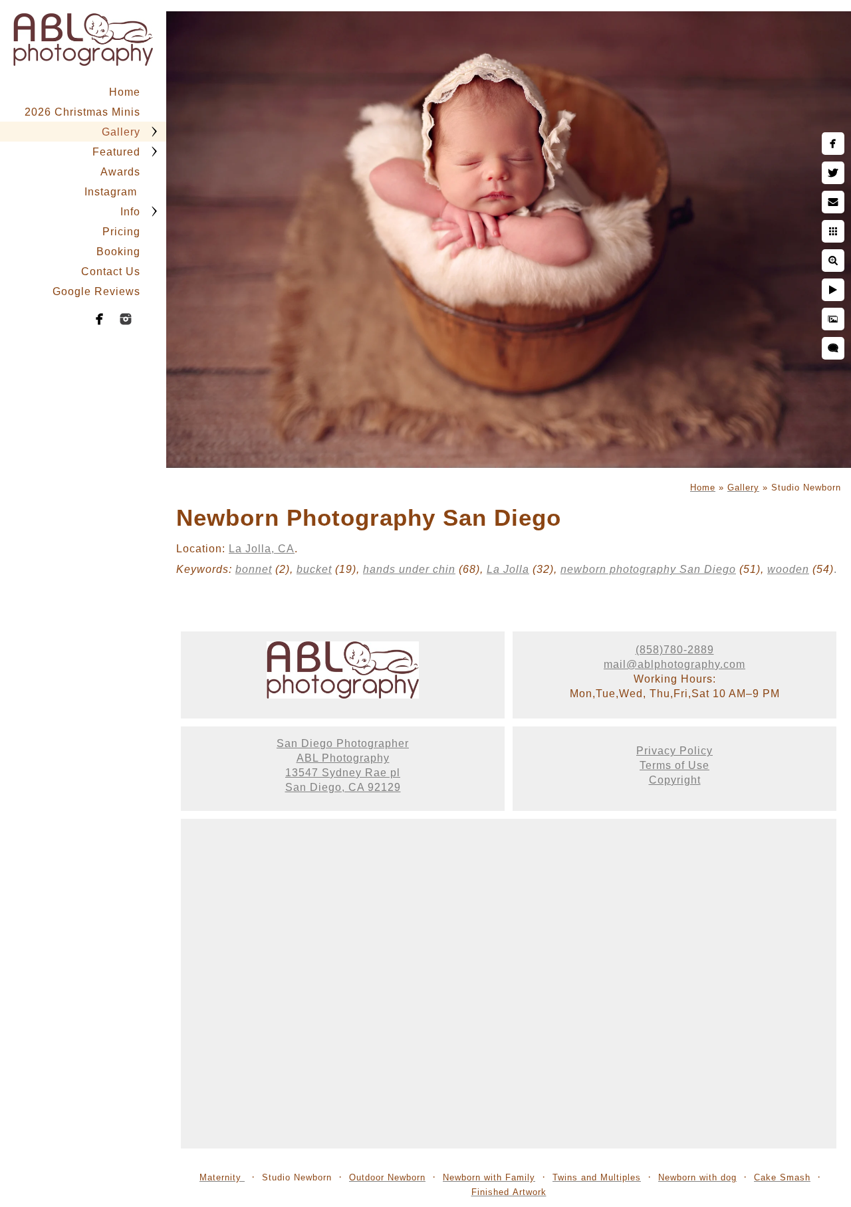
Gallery (121, 132)
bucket (314, 569)
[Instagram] (125, 319)
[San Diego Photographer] (343, 695)
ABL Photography (343, 758)
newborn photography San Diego (648, 569)
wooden (788, 569)
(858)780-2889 (675, 649)
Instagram (112, 191)
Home (124, 92)
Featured (116, 152)
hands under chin (409, 569)
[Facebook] (99, 319)
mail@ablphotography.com (674, 664)
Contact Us (110, 271)
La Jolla (508, 569)
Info (130, 211)
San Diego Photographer (343, 743)
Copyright (675, 780)
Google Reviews (96, 291)
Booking (118, 251)
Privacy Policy (674, 750)
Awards (120, 171)
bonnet (253, 569)
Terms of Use (674, 765)
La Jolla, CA (262, 548)
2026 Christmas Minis (82, 112)
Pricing (121, 231)
